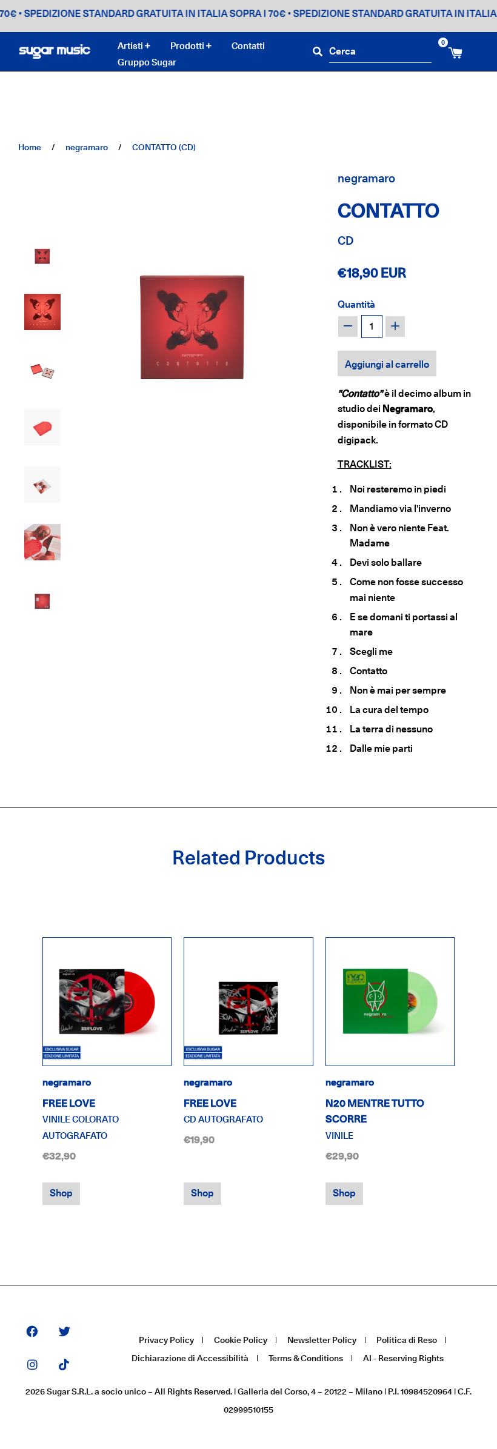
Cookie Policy (240, 1340)
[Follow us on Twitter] (64, 1332)
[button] (42, 254)
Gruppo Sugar (147, 62)
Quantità (356, 304)
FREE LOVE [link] (80, 1119)
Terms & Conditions (306, 1358)
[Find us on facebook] (31, 1332)
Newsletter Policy (321, 1340)
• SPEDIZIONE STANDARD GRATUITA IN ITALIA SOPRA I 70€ (140, 13)
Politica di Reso (406, 1340)
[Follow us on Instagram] (32, 1365)
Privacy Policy (166, 1340)
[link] (107, 1001)
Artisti (131, 46)
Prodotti (188, 46)
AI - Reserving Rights (403, 1358)
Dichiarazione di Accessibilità (190, 1358)
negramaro (86, 147)
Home (29, 147)
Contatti (248, 46)
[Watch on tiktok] (64, 1365)
